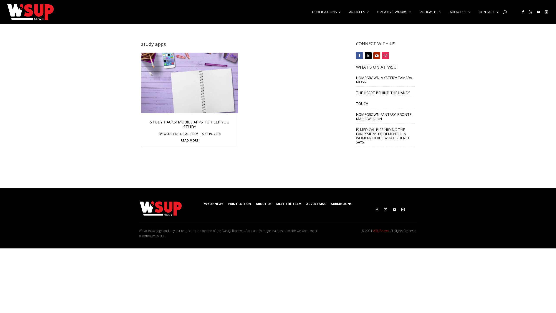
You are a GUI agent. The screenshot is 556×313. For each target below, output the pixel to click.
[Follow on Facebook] (523, 12)
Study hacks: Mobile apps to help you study (190, 124)
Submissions (341, 204)
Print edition (239, 204)
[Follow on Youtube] (539, 12)
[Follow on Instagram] (546, 12)
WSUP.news (381, 231)
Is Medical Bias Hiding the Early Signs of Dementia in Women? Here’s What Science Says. (383, 136)
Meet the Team (288, 204)
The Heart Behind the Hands (383, 92)
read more (190, 140)
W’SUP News (213, 204)
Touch (362, 103)
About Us (458, 12)
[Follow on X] (531, 12)
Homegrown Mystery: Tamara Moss (384, 79)
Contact (487, 12)
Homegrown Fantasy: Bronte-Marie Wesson (384, 116)
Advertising (316, 204)
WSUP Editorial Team (181, 134)
